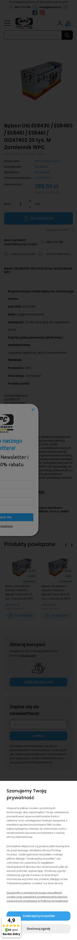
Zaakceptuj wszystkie (39, 916)
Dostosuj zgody (38, 929)
